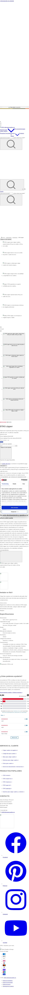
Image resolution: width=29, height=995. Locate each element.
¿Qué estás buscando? (19, 137)
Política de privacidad (7, 982)
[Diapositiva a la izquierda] (1, 327)
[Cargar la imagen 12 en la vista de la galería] (14, 349)
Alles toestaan (14, 507)
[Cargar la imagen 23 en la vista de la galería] (14, 360)
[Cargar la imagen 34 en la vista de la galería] (14, 371)
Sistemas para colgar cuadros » (11, 760)
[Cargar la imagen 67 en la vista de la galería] (14, 403)
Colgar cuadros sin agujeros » (10, 750)
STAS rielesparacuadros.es (10, 977)
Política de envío (6, 984)
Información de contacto (8, 986)
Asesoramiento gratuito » (6, 692)
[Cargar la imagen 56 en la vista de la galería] (14, 392)
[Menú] (0, 123)
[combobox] (6, 138)
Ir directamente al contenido (7, 1)
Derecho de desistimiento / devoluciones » (13, 766)
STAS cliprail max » (8, 778)
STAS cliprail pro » (7, 782)
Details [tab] (14, 483)
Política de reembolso (8, 980)
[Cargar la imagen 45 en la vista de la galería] (14, 382)
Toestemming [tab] (5, 483)
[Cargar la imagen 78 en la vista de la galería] (14, 414)
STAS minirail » (6, 775)
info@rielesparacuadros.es (8, 812)
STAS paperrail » (7, 785)
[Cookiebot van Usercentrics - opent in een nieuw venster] (21, 480)
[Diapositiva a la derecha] (1, 331)
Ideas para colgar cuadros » (10, 756)
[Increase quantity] (16, 446)
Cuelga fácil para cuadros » (9, 753)
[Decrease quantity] (1, 446)
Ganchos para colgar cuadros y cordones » (13, 791)
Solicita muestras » (17, 692)
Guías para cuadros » (8, 763)
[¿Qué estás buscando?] (11, 144)
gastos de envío (6, 463)
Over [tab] (24, 483)
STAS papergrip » (7, 788)
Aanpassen (13, 511)
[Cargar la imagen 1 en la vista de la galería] (14, 338)
